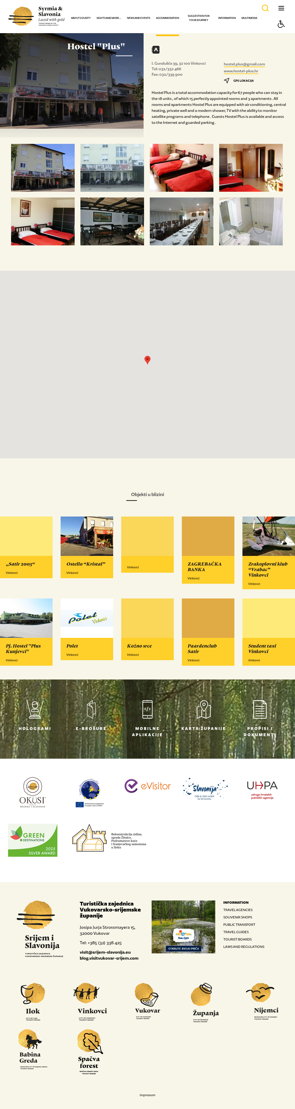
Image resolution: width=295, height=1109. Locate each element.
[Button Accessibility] (281, 32)
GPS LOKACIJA (243, 81)
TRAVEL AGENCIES (238, 910)
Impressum (147, 1095)
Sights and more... (109, 18)
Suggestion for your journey (198, 18)
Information (227, 18)
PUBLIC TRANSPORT (239, 924)
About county (81, 18)
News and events (138, 18)
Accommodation (167, 18)
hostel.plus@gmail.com (244, 64)
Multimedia (249, 18)
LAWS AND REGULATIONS (243, 946)
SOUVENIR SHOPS (237, 917)
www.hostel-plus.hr (241, 70)
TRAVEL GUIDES (236, 932)
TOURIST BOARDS (237, 939)
